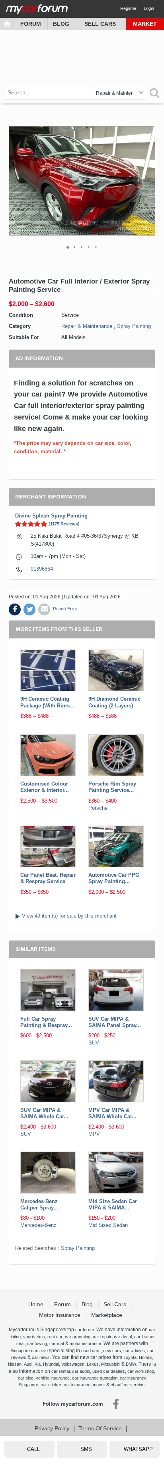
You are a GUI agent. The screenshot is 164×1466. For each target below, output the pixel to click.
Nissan (14, 1364)
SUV (93, 1043)
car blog (25, 1378)
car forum (84, 1329)
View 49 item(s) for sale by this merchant (69, 916)
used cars (91, 1350)
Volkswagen (72, 1364)
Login (149, 8)
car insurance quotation (94, 1378)
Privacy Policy (52, 1428)
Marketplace (107, 1315)
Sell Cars (100, 24)
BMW (131, 1364)
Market (145, 24)
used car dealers (108, 1371)
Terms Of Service (100, 1428)
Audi (28, 1364)
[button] (148, 180)
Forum (30, 24)
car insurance (77, 1384)
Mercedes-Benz (38, 1225)
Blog (61, 24)
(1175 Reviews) (64, 523)
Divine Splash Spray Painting (51, 516)
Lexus (93, 1364)
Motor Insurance (60, 1315)
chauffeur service (127, 1384)
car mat (56, 1343)
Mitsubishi (110, 1364)
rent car (54, 1336)
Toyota (130, 1357)
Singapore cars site (29, 1350)
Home (36, 1304)
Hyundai (51, 1364)
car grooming (77, 1336)
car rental (60, 1371)
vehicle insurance (53, 1378)
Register (128, 8)
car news (41, 1357)
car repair (102, 1336)
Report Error (65, 608)
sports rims (34, 1336)
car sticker (51, 1384)
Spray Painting (134, 326)
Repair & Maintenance (86, 326)
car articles (134, 1350)
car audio (81, 1371)
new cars (112, 1350)
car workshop (140, 1371)
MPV (94, 1134)
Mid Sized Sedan (108, 1225)
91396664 (42, 569)
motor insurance (85, 1343)
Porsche (97, 808)
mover (99, 1384)
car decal (123, 1336)
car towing (37, 1343)
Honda (145, 1357)
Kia (38, 1364)
